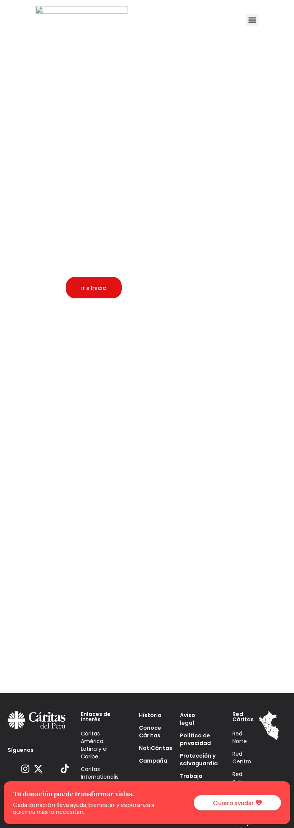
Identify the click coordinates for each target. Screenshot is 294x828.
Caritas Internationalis (98, 773)
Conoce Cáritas (148, 731)
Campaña (148, 761)
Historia (148, 715)
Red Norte (239, 737)
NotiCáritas (148, 748)
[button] (252, 20)
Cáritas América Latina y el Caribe (94, 745)
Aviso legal (187, 719)
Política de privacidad (194, 739)
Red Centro (241, 757)
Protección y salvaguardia (194, 759)
